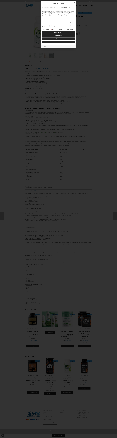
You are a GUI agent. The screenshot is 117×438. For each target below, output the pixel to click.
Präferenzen (46, 46)
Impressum (71, 46)
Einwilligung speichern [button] (58, 32)
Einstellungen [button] (65, 17)
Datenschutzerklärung (70, 15)
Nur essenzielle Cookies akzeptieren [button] (58, 38)
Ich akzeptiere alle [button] (58, 35)
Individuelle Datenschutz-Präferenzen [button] (58, 42)
